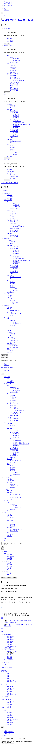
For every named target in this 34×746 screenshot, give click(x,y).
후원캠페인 (13, 283)
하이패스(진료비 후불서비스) (21, 260)
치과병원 (9, 658)
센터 (11, 196)
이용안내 (9, 245)
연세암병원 (10, 638)
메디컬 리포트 (14, 302)
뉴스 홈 (9, 330)
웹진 (8, 349)
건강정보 (6, 159)
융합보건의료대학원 (12, 719)
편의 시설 (16, 253)
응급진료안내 (14, 265)
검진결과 (12, 215)
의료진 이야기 (11, 297)
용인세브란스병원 (9, 659)
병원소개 (6, 305)
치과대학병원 (7, 648)
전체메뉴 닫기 (5, 190)
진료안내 (12, 255)
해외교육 (12, 325)
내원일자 (12, 211)
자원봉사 (9, 352)
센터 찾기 (9, 195)
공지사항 (12, 241)
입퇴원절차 (16, 268)
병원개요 (9, 308)
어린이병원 (10, 641)
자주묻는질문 (14, 272)
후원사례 (12, 287)
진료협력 (9, 233)
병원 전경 (16, 252)
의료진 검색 (13, 543)
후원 (8, 280)
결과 (8, 210)
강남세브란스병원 (9, 649)
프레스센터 (10, 298)
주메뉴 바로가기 (8, 3)
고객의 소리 (10, 292)
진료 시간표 (16, 206)
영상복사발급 (14, 230)
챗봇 (2, 631)
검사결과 (12, 218)
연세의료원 (4, 671)
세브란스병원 (7, 634)
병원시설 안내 (14, 248)
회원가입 (6, 365)
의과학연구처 (11, 680)
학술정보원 (10, 720)
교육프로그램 (17, 323)
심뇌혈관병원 (11, 701)
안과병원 (9, 643)
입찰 (8, 678)
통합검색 (5, 543)
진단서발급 (13, 223)
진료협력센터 (14, 235)
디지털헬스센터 (11, 681)
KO (5, 538)
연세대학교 (4, 710)
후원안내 (12, 282)
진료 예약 (12, 203)
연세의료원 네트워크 (6, 667)
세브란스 (3, 670)
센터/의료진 (7, 28)
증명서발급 (13, 221)
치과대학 (9, 714)
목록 (2, 618)
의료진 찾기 (10, 198)
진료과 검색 (22, 543)
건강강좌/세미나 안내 (16, 345)
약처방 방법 (16, 262)
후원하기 (12, 285)
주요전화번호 (14, 246)
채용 (11, 243)
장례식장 (9, 724)
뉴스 (5, 328)
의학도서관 (10, 722)
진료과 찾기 (11, 368)
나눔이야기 (16, 290)
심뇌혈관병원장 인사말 (13, 310)
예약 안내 (16, 205)
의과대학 (9, 712)
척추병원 (9, 656)
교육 (8, 318)
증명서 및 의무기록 (12, 220)
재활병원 (9, 644)
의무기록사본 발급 (18, 226)
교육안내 (15, 322)
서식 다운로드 (14, 231)
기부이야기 (16, 288)
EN (5, 15)
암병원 (9, 654)
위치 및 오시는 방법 (15, 277)
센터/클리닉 (7, 370)
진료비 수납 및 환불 (18, 258)
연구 (8, 327)
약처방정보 (13, 213)
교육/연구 (6, 317)
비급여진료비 (17, 263)
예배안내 (12, 273)
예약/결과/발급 (8, 45)
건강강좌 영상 (14, 347)
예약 (8, 201)
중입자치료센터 (11, 646)
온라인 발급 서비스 (15, 228)
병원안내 (6, 94)
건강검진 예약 (14, 208)
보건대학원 (10, 717)
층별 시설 (16, 250)
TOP (2, 628)
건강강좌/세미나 (11, 344)
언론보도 (12, 303)
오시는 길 (9, 275)
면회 (14, 270)
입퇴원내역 (13, 216)
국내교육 (12, 320)
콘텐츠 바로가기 (8, 2)
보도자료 (12, 300)
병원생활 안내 (14, 267)
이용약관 (6, 730)
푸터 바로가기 (8, 5)
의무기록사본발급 (15, 225)
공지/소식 (9, 240)
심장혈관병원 (11, 639)
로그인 (6, 363)
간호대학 (9, 715)
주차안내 (12, 278)
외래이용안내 (17, 257)
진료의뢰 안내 (14, 236)
